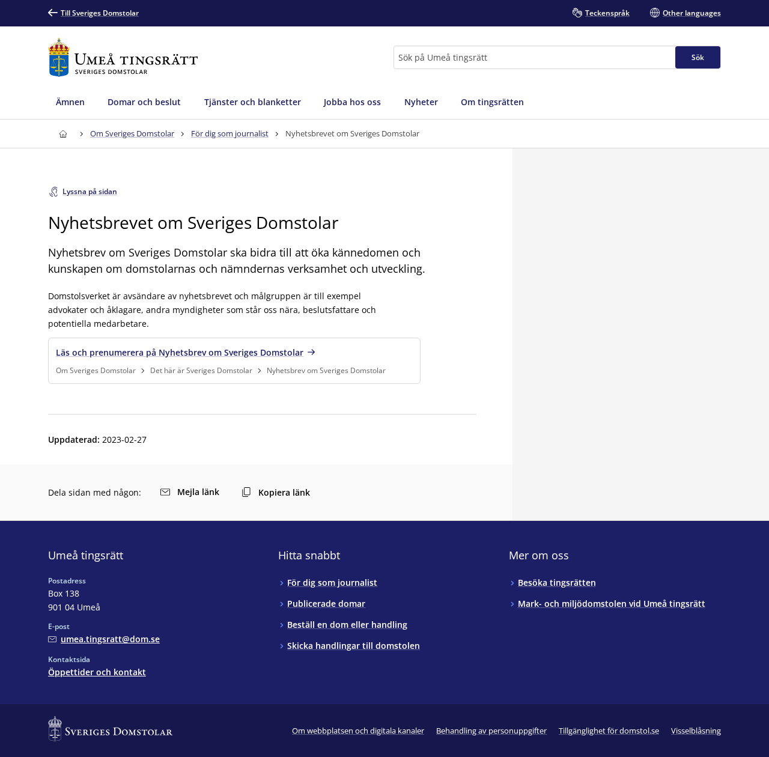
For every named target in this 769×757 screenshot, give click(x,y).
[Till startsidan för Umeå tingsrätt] (123, 57)
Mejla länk (198, 491)
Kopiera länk (284, 492)
